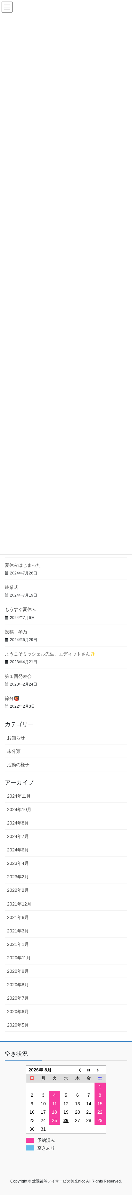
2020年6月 (18, 1011)
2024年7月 (18, 836)
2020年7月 (18, 998)
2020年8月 (18, 984)
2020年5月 (18, 1025)
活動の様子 (18, 764)
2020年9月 (18, 971)
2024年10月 (19, 809)
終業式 (11, 587)
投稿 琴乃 (16, 631)
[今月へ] (89, 1070)
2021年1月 (18, 944)
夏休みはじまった (23, 565)
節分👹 (12, 698)
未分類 (14, 751)
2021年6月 (18, 917)
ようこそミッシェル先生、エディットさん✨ (50, 653)
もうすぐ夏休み (20, 609)
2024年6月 (18, 849)
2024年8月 (18, 822)
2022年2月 (18, 890)
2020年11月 (19, 957)
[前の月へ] (77, 1070)
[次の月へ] (100, 1070)
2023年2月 (18, 876)
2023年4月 (18, 863)
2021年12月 (19, 903)
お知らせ (16, 737)
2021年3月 (18, 930)
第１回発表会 (18, 676)
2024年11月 (19, 796)
